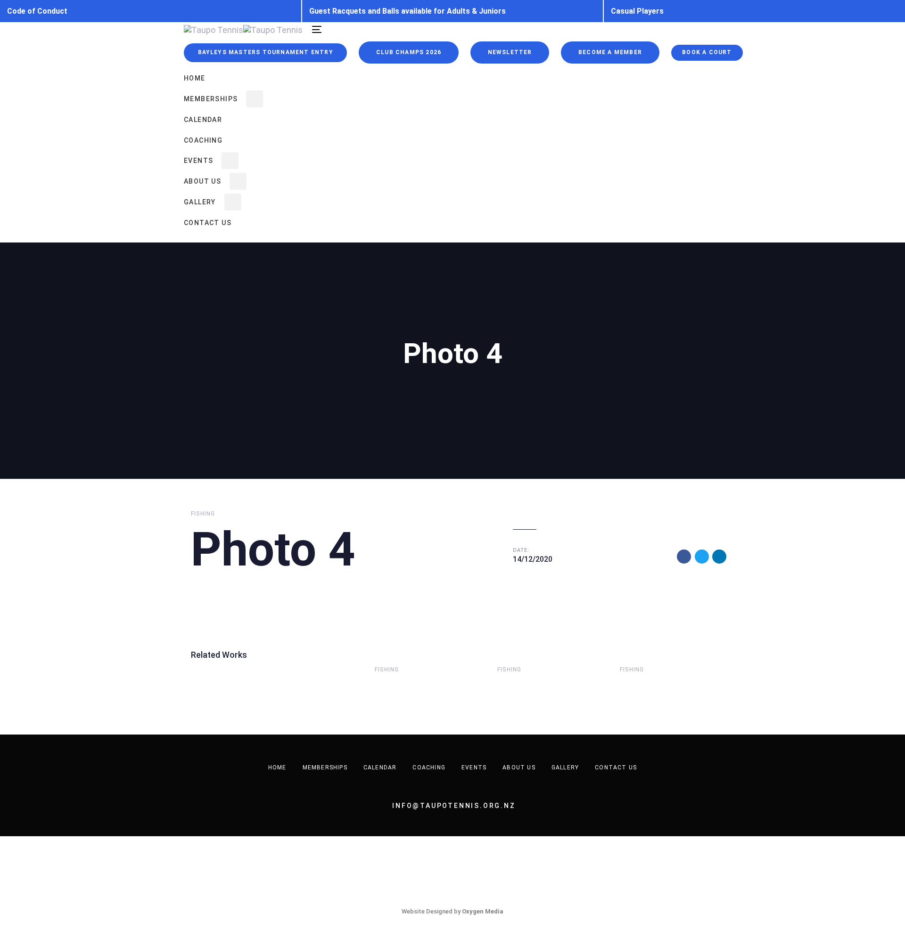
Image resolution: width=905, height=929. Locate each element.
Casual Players (637, 11)
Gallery (565, 767)
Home (277, 767)
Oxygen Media (482, 911)
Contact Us (616, 767)
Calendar (380, 767)
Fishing (203, 513)
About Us (518, 767)
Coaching (428, 767)
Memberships (325, 767)
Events (473, 767)
